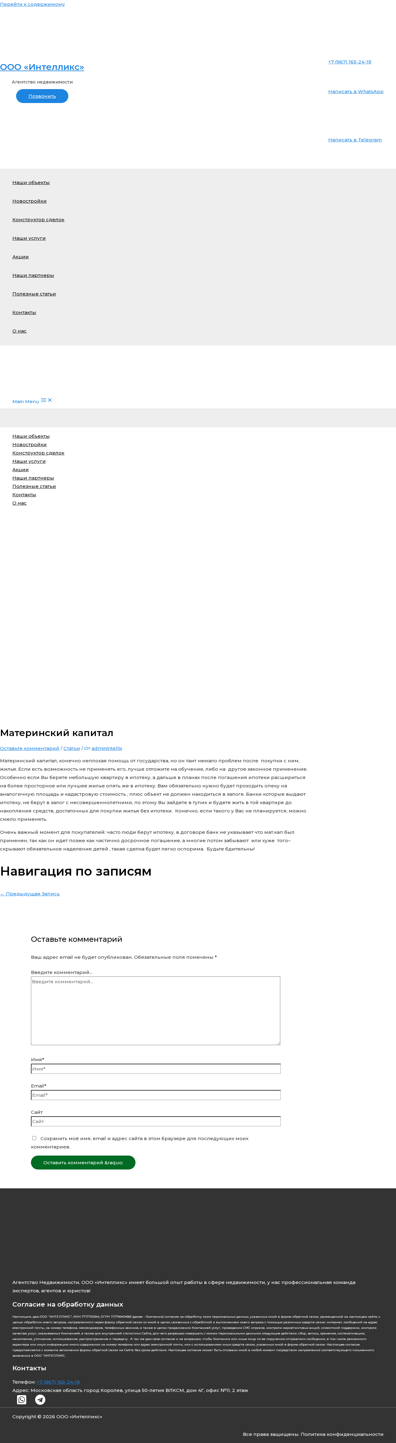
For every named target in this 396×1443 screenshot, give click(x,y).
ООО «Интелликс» (42, 67)
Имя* (37, 1059)
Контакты (24, 312)
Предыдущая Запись (30, 894)
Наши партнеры (33, 275)
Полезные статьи (34, 294)
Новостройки (29, 201)
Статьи (71, 748)
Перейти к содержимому (32, 4)
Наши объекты (31, 182)
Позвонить (42, 96)
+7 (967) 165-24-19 (58, 1382)
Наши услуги (29, 238)
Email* (38, 1086)
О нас (19, 331)
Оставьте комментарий (29, 748)
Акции (20, 257)
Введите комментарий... (61, 972)
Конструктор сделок (38, 219)
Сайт (37, 1112)
